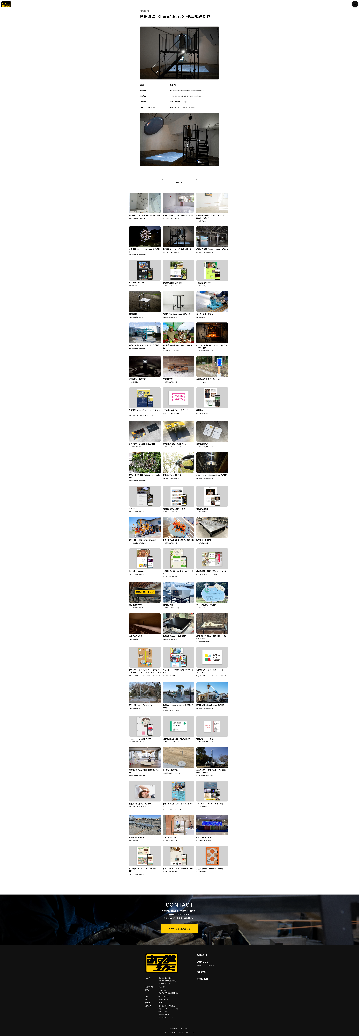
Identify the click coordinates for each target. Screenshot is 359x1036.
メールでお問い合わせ (179, 929)
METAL (199, 965)
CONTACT (204, 979)
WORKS (202, 962)
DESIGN (211, 965)
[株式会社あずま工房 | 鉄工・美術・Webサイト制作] (6, 4)
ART (205, 965)
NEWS (201, 971)
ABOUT (202, 955)
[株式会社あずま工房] (161, 963)
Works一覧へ (179, 182)
